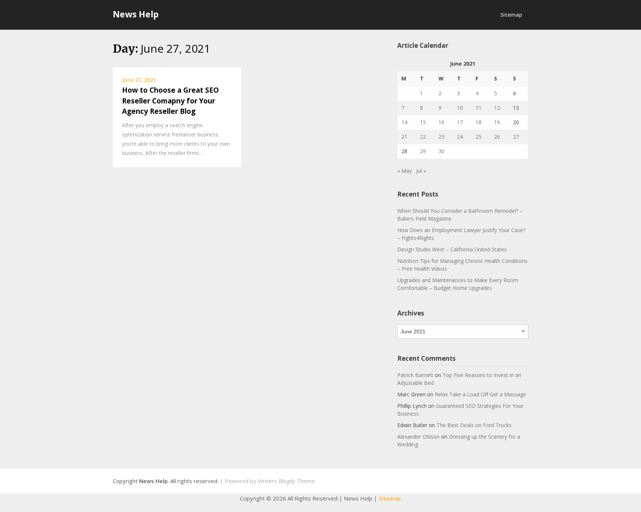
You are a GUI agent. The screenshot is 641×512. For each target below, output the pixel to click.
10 (460, 107)
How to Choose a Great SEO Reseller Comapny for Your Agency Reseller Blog (170, 100)
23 (441, 136)
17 (460, 122)
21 (404, 136)
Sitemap (511, 14)
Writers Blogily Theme (286, 481)
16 (441, 122)
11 (478, 107)
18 (478, 122)
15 (423, 122)
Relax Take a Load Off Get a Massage (480, 394)
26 (497, 136)
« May (404, 170)
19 (497, 122)
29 (423, 151)
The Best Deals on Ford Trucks (474, 425)
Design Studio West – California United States (452, 249)
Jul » (421, 170)
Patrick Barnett (415, 375)
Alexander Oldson (418, 436)
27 (516, 136)
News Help (136, 14)
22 (423, 136)
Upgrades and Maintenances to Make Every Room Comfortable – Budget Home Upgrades (457, 284)
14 (404, 122)
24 (460, 136)
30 (441, 151)
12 (497, 107)
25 (478, 136)
